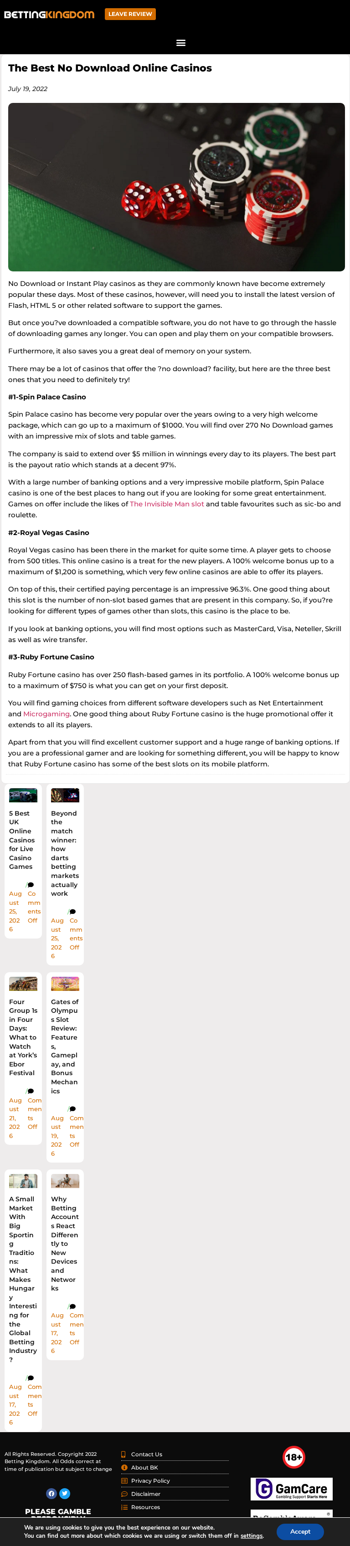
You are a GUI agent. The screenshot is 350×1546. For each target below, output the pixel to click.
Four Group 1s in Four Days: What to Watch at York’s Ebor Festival (23, 1037)
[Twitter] (64, 1493)
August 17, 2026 (15, 1404)
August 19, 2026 (57, 1135)
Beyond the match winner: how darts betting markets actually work (65, 853)
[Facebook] (51, 1493)
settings (251, 1536)
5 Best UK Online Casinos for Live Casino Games (22, 840)
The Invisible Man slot (167, 504)
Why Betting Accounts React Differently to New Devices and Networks (65, 1243)
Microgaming (46, 713)
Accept (300, 1531)
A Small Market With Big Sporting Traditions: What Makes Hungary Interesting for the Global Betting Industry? (23, 1279)
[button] (180, 42)
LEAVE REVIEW (130, 13)
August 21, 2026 (15, 1118)
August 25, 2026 (15, 911)
